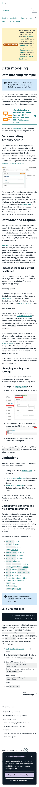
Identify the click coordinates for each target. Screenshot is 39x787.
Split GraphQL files (13, 608)
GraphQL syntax (25, 303)
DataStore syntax (8, 298)
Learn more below (24, 87)
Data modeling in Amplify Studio (14, 138)
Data (3, 21)
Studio (31, 18)
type (10, 583)
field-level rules (14, 575)
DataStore (5, 245)
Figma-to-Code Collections (15, 478)
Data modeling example (19, 75)
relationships (16, 128)
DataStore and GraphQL (19, 220)
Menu (7, 10)
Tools (23, 18)
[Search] (34, 10)
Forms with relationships (15, 485)
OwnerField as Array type (15, 581)
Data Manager (27, 471)
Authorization (26, 204)
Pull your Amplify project (15, 649)
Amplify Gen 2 (24, 45)
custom (16, 569)
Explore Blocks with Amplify (18, 775)
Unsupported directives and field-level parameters (18, 507)
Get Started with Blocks (18, 780)
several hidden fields (24, 316)
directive (13, 541)
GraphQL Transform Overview (13, 163)
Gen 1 (4, 18)
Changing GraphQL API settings (14, 726)
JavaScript (13, 18)
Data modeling (14, 21)
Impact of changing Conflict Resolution (17, 723)
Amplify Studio (21, 387)
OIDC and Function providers (16, 578)
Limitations (10, 457)
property (17, 564)
